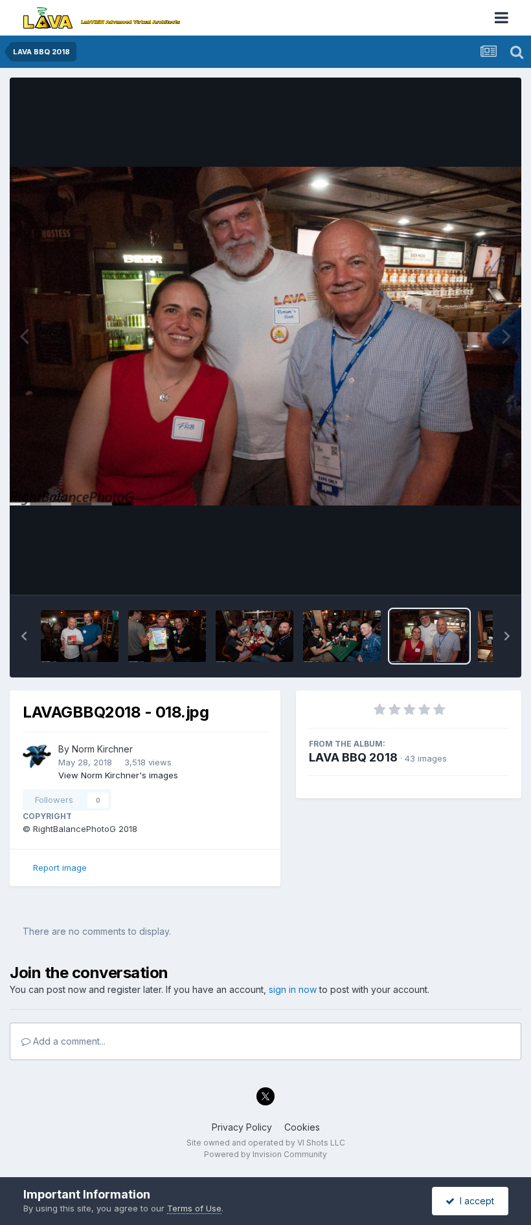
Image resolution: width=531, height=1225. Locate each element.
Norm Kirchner (102, 748)
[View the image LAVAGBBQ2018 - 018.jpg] (429, 636)
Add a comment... (68, 1041)
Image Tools (467, 571)
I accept (474, 1200)
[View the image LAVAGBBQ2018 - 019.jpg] (342, 636)
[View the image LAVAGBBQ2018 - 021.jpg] (167, 636)
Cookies (302, 1127)
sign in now (293, 989)
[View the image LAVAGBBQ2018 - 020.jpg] (254, 636)
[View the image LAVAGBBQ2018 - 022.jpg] (80, 636)
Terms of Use (194, 1208)
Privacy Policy (242, 1127)
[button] (24, 636)
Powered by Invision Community (265, 1154)
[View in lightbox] (265, 336)
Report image (60, 867)
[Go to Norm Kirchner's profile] (37, 756)
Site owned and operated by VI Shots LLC (265, 1142)
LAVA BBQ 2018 (353, 757)
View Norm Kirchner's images (118, 775)
